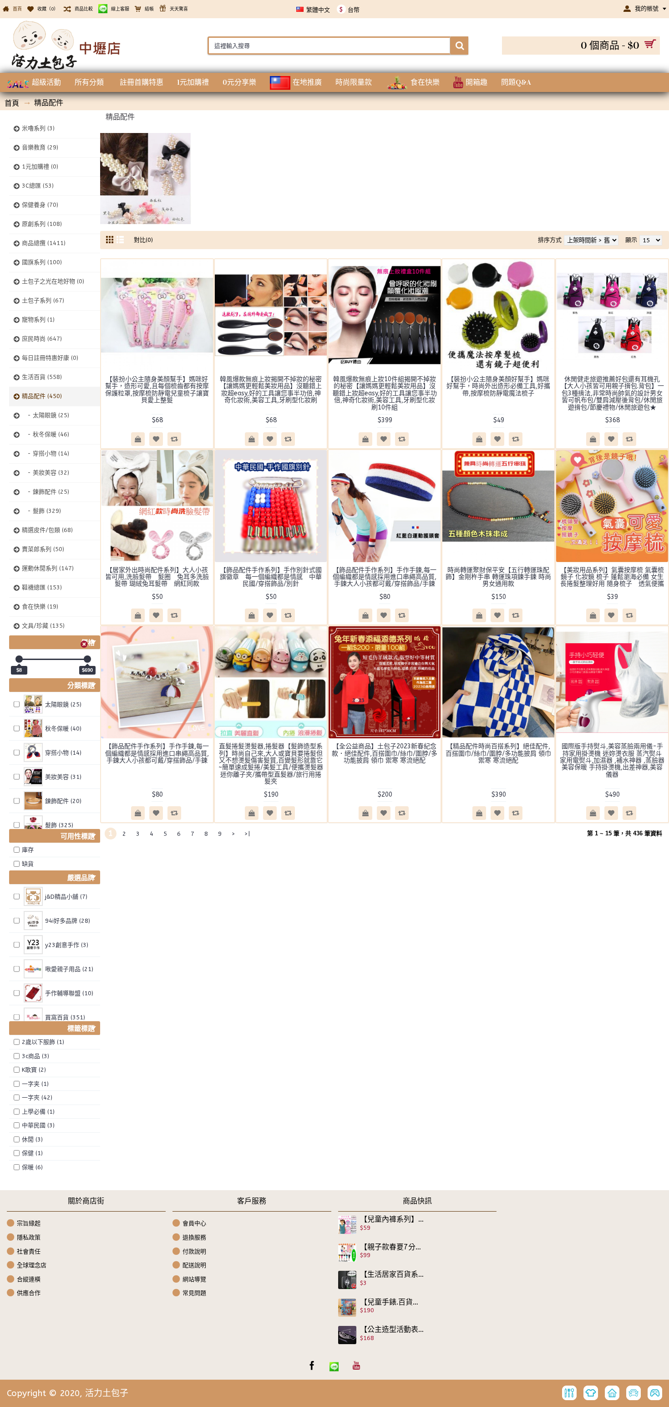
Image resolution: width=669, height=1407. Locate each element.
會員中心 (194, 1223)
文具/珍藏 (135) (43, 625)
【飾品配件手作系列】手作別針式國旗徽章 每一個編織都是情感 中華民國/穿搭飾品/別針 (271, 577)
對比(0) (143, 239)
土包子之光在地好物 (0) (53, 281)
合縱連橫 (29, 1279)
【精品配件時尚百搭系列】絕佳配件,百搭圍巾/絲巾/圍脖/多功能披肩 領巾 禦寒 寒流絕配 (498, 753)
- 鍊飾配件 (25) (45, 491)
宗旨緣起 (29, 1223)
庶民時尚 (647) (42, 338)
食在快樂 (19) (40, 606)
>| (247, 833)
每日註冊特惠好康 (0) (50, 357)
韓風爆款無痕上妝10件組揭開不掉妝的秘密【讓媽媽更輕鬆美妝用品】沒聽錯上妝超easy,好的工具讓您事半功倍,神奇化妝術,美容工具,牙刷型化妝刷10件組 (385, 393)
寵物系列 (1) (38, 319)
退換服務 (194, 1237)
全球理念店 (31, 1265)
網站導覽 (194, 1279)
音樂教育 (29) (40, 147)
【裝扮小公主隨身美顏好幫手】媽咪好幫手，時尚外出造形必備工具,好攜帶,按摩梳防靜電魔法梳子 (498, 386)
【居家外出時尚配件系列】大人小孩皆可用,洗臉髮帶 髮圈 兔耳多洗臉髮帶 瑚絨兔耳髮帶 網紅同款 (157, 577)
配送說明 (194, 1265)
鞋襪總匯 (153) (42, 587)
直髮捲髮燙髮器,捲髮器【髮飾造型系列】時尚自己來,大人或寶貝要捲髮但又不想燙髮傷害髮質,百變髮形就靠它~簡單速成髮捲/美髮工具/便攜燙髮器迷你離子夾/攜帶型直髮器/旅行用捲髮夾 (270, 763)
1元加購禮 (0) (40, 166)
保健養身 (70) (40, 204)
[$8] (19, 659)
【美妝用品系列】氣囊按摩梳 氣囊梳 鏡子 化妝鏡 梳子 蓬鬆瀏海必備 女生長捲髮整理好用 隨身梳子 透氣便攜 (612, 577)
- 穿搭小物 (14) (45, 453)
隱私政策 (29, 1237)
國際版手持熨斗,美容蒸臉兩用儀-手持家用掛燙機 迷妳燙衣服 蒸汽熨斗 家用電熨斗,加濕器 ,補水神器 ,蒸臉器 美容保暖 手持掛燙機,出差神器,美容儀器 (612, 760)
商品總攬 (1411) (44, 243)
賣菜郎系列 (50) (43, 549)
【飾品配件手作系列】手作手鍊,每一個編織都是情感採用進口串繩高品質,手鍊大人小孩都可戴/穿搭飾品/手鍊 (384, 577)
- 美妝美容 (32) (45, 472)
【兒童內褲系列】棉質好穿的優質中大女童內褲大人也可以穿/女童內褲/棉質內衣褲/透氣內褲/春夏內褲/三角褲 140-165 (392, 1219)
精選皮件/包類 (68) (47, 530)
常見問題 (194, 1292)
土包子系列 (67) (43, 300)
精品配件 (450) (42, 396)
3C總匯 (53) (38, 185)
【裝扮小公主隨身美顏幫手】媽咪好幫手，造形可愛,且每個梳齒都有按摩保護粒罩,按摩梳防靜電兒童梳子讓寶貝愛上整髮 (157, 389)
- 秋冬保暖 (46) (45, 434)
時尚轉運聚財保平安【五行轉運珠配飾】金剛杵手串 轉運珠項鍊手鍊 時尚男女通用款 (498, 577)
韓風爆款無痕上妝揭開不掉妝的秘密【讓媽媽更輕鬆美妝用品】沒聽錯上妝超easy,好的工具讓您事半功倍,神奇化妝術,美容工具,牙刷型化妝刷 (271, 389)
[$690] (87, 659)
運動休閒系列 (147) (48, 568)
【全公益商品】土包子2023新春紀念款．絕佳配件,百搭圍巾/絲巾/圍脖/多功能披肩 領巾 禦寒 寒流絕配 (384, 753)
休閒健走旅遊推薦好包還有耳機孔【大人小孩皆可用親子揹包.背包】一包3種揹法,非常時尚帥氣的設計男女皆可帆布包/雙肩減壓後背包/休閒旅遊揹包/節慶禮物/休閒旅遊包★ (612, 393)
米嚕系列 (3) (38, 128)
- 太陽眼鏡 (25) (45, 415)
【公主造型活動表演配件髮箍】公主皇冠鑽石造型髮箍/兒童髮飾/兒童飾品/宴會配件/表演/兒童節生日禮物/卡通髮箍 (392, 1329)
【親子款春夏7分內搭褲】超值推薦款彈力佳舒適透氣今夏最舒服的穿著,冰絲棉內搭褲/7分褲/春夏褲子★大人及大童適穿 (392, 1247)
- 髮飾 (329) (41, 510)
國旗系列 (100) (42, 262)
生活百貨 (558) (42, 376)
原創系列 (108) (42, 223)
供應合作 (29, 1292)
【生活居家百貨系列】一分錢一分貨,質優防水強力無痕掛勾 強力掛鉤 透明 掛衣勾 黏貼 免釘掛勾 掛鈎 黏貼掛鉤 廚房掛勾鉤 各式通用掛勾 (392, 1274)
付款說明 (194, 1251)
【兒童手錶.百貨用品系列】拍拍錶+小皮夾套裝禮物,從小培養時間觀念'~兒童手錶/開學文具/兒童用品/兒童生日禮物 (392, 1302)
